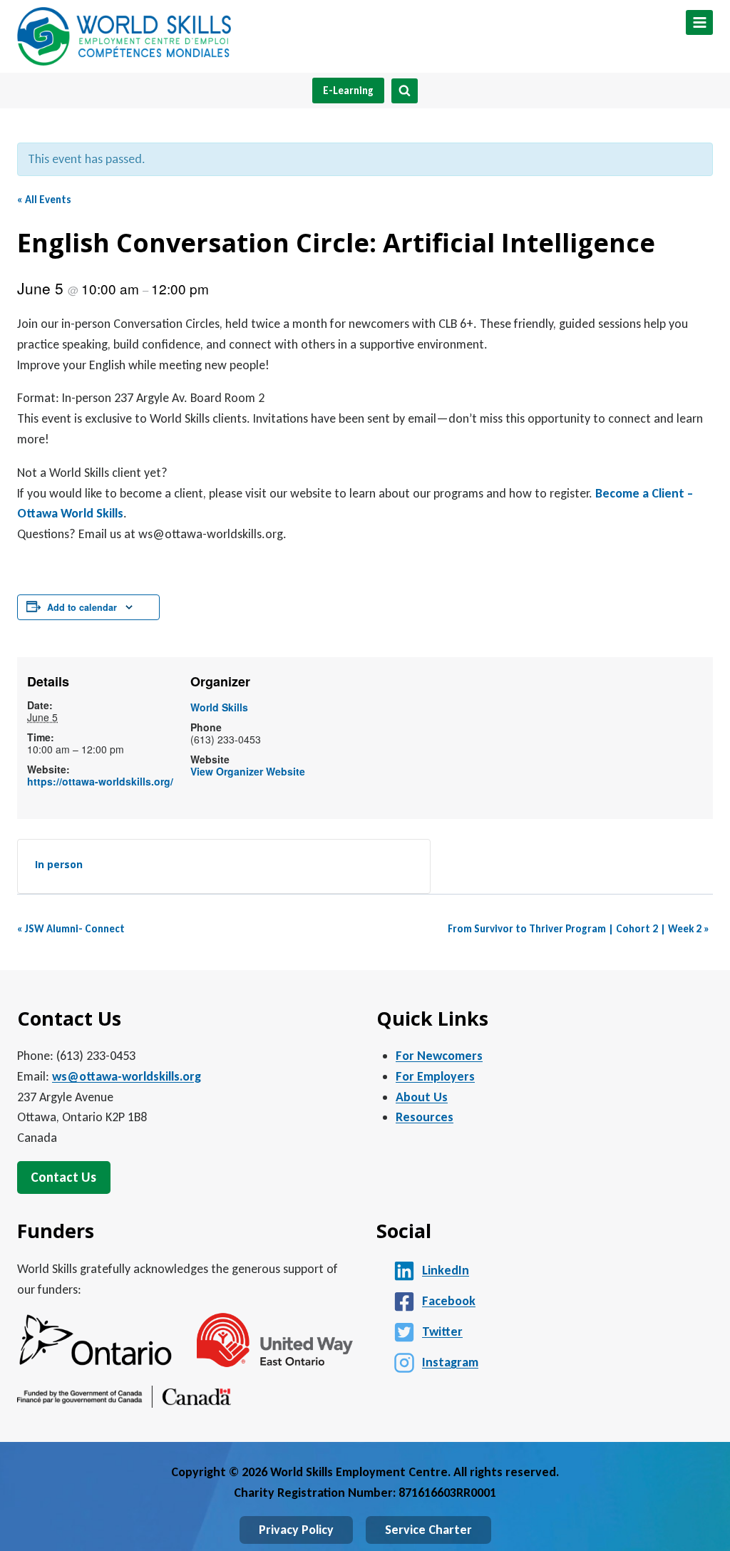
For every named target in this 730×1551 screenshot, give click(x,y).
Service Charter (428, 1529)
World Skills (219, 707)
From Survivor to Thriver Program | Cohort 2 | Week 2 (578, 928)
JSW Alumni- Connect (71, 928)
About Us (422, 1097)
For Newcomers (439, 1055)
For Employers (435, 1076)
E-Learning (348, 90)
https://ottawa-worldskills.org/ (100, 781)
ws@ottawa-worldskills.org (126, 1076)
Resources (424, 1117)
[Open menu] (699, 22)
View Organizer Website (247, 771)
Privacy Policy (296, 1529)
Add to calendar (82, 607)
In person (59, 864)
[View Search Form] (404, 90)
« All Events (44, 199)
